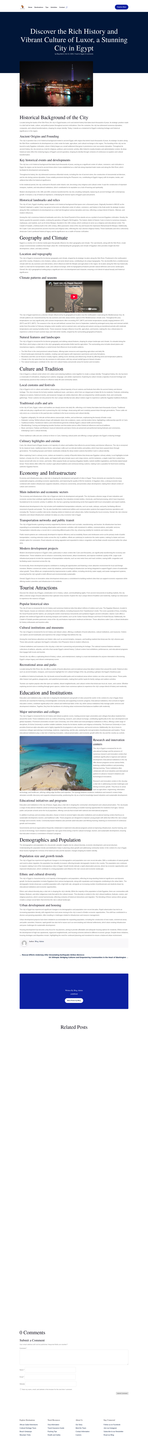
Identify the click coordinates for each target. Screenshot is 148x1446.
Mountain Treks (25, 1435)
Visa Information (53, 1425)
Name (22, 1370)
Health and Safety (54, 1435)
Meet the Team (81, 1428)
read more (25, 1116)
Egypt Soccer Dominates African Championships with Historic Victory (48, 1104)
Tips (46, 7)
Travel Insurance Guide (56, 1428)
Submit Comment (122, 1393)
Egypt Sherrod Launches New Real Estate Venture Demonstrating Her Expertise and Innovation (57, 1290)
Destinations (38, 7)
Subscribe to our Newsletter (113, 1431)
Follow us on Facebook (112, 1425)
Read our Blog (109, 1435)
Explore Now (121, 7)
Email (22, 1377)
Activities (54, 7)
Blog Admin (60, 54)
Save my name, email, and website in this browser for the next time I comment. (47, 1389)
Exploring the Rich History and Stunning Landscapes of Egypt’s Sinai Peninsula (51, 1197)
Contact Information (83, 1431)
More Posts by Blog (74, 1000)
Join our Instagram (110, 1428)
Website (22, 1384)
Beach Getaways (26, 1431)
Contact (62, 7)
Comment (23, 1348)
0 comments (89, 54)
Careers (78, 1435)
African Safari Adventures (29, 1425)
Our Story (79, 1425)
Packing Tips (52, 1431)
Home (30, 7)
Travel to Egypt (79, 54)
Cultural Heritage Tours (28, 1428)
